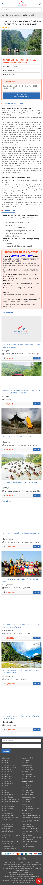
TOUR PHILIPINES (27, 835)
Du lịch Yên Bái (26, 813)
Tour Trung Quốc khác (9, 849)
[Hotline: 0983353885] (39, 881)
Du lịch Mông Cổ (7, 788)
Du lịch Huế (26, 783)
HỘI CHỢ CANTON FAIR (8, 815)
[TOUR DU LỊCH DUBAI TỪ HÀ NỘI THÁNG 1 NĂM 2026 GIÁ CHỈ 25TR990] (22, 701)
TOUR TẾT (25, 844)
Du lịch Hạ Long (27, 779)
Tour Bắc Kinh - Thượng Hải (31, 815)
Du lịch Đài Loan (7, 776)
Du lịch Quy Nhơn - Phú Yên (10, 799)
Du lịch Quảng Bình (28, 797)
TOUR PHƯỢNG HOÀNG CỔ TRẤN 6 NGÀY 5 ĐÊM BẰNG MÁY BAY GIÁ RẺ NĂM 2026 (21, 626)
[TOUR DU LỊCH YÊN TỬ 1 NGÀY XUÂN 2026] (22, 421)
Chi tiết (36, 358)
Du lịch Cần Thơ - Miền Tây (10, 767)
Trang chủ (5, 15)
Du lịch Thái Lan (27, 806)
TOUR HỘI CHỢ (6, 829)
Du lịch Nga (5, 792)
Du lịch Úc (5, 811)
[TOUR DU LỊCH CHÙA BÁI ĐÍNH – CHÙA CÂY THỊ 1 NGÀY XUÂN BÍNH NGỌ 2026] (22, 329)
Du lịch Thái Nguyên (8, 808)
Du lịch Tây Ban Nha (28, 804)
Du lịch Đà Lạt (6, 774)
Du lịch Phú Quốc (7, 797)
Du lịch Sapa (26, 802)
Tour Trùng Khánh (28, 846)
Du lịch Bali (26, 763)
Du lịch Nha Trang (28, 792)
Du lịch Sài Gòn (27, 799)
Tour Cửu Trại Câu (7, 824)
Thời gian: (6, 66)
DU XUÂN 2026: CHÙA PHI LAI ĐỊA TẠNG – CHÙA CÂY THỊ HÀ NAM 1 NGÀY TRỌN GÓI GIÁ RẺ (21, 392)
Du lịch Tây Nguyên (8, 806)
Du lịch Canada (27, 767)
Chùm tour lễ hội (15, 15)
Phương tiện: (7, 70)
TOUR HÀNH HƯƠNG (28, 826)
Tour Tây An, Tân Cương (30, 842)
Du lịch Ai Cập (6, 760)
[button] (39, 9)
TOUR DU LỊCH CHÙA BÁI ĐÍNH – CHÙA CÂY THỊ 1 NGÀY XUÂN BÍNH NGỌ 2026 (21, 346)
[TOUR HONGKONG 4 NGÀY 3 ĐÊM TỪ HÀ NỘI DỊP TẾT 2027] (22, 564)
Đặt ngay (21, 96)
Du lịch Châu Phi (27, 769)
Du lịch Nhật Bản (7, 795)
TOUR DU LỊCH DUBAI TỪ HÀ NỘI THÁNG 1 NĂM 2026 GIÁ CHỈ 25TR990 (20, 717)
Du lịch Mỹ (5, 790)
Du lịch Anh (5, 763)
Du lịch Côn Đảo (7, 772)
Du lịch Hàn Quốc (28, 781)
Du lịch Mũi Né (26, 788)
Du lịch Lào (5, 786)
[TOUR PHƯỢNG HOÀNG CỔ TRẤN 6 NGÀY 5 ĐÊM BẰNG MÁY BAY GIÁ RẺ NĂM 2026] (22, 609)
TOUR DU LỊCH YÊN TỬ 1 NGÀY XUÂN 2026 (16, 436)
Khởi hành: (7, 74)
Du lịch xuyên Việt (7, 813)
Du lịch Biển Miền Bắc (8, 765)
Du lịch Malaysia (27, 786)
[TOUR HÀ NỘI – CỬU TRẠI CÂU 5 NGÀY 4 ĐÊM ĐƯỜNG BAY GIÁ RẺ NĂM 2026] (22, 655)
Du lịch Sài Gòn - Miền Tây (10, 802)
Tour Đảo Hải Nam (7, 826)
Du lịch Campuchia (28, 765)
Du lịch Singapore (7, 804)
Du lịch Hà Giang (7, 779)
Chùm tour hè (6, 758)
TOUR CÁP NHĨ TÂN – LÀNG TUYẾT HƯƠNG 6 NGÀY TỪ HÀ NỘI (20, 534)
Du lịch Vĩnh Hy (27, 811)
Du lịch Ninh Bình (28, 15)
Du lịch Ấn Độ (26, 760)
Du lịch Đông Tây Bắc (29, 776)
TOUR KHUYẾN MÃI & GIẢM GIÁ (31, 829)
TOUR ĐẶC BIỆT (26, 824)
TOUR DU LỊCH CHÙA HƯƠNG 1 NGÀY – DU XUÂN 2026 (20, 482)
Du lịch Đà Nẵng (27, 774)
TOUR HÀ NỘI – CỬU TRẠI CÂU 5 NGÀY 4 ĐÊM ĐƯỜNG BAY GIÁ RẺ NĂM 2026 (20, 671)
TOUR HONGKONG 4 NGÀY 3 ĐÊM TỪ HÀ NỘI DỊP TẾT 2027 (20, 580)
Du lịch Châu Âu (7, 769)
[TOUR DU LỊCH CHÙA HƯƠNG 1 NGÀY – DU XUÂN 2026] (22, 467)
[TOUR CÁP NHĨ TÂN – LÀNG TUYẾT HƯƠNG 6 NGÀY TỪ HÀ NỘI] (22, 518)
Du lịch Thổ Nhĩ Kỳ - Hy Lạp (30, 808)
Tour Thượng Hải (7, 846)
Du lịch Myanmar (27, 790)
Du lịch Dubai (26, 772)
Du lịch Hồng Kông (8, 783)
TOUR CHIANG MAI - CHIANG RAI (31, 818)
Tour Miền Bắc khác (8, 831)
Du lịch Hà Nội (6, 781)
